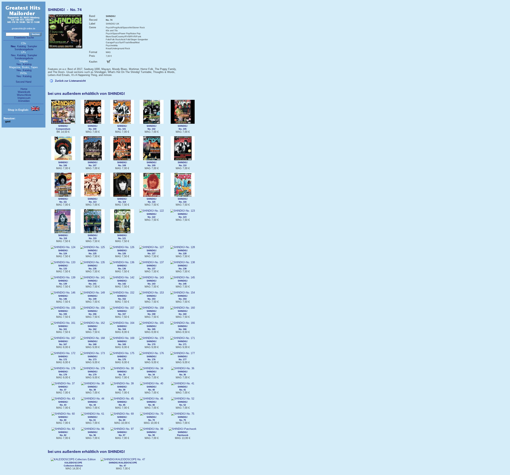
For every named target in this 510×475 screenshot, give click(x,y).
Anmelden (24, 100)
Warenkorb (24, 91)
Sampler (32, 46)
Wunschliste (24, 94)
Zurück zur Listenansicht (70, 80)
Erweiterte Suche (24, 37)
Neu (13, 46)
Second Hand (23, 81)
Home (24, 88)
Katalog (21, 46)
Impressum (24, 97)
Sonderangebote (24, 49)
